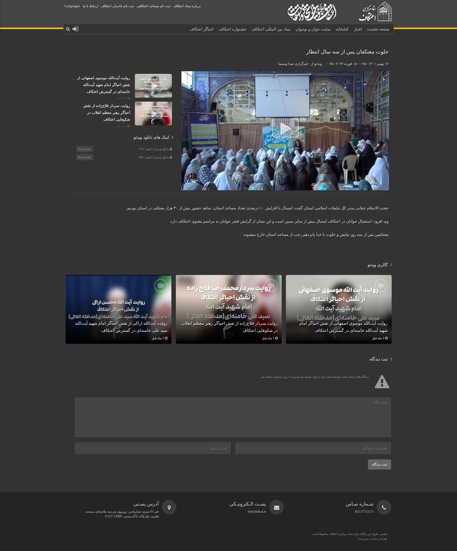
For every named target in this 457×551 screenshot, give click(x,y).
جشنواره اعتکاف (232, 29)
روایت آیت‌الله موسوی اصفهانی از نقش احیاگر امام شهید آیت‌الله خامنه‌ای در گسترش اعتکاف (103, 85)
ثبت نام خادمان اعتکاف (117, 6)
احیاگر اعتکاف (201, 29)
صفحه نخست (378, 29)
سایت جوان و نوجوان (313, 29)
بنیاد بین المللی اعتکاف (271, 29)
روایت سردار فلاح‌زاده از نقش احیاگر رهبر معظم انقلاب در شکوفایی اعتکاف (106, 112)
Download (84, 149)
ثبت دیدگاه (379, 464)
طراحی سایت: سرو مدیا (372, 538)
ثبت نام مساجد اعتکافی (154, 6)
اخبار (358, 29)
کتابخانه (342, 29)
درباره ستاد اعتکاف (187, 6)
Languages (72, 6)
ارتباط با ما (90, 6)
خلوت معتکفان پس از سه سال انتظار (347, 52)
